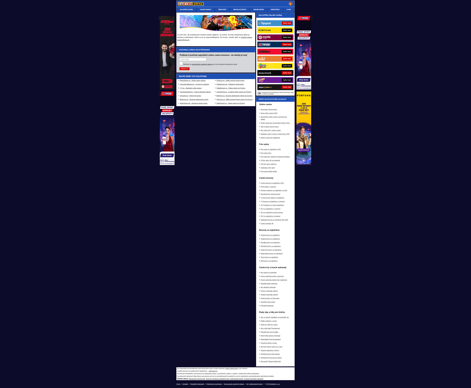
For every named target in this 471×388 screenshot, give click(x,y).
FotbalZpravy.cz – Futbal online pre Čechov (230, 88)
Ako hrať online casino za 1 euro (271, 347)
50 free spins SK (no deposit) (270, 160)
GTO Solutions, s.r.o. (273, 384)
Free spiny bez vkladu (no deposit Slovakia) (275, 157)
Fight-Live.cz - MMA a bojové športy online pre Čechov (234, 99)
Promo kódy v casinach (268, 187)
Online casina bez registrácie (270, 138)
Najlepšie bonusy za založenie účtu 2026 (274, 220)
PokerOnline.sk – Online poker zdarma (193, 80)
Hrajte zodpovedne (231, 368)
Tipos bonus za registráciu (269, 257)
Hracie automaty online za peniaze (272, 276)
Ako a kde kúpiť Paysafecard (270, 328)
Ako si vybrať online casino (270, 127)
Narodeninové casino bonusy (270, 194)
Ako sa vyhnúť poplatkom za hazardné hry (275, 317)
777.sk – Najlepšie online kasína (191, 88)
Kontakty (185, 384)
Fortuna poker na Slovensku (270, 298)
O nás (178, 384)
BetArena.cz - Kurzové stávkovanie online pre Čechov (234, 96)
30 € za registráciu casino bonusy (272, 212)
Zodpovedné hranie (236, 379)
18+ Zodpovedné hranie (254, 384)
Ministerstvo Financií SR (197, 379)
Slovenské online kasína (269, 109)
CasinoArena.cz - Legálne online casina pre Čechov (233, 92)
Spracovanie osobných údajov (234, 384)
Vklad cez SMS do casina (269, 325)
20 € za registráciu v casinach (270, 209)
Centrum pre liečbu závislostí (253, 379)
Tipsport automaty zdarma (269, 295)
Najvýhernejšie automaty (269, 284)
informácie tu (213, 371)
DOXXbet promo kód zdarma (270, 354)
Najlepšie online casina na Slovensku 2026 (275, 134)
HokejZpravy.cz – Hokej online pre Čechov (230, 103)
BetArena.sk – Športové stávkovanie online (194, 99)
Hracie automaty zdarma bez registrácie (274, 280)
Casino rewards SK (267, 223)
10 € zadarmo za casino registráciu (272, 205)
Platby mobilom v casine (269, 321)
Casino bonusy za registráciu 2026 (272, 183)
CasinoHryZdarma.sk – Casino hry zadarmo (194, 84)
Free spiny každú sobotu (269, 171)
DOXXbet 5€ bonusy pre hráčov (271, 358)
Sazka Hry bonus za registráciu (271, 250)
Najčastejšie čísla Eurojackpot (271, 339)
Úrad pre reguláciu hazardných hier (217, 379)
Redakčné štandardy (197, 384)
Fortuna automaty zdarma (269, 291)
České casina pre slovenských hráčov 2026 (275, 123)
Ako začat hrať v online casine (271, 130)
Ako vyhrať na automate (269, 273)
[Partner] (303, 89)
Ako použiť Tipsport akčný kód (271, 361)
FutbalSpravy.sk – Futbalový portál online (230, 84)
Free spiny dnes (266, 153)
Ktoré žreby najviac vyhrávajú (270, 336)
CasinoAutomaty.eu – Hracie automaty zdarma (195, 92)
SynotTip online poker (268, 302)
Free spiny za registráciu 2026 (271, 149)
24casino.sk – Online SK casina (190, 96)
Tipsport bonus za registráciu (270, 239)
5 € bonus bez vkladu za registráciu (272, 198)
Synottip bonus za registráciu (270, 242)
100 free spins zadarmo (268, 164)
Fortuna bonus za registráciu (270, 235)
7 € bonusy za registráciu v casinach (273, 201)
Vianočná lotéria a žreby (269, 343)
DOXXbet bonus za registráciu (271, 246)
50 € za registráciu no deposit (270, 216)
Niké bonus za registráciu (269, 261)
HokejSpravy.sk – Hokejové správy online (193, 103)
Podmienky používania (214, 384)
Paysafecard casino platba (269, 332)
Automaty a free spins (268, 168)
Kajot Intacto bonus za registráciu (272, 253)
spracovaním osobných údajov (202, 64)
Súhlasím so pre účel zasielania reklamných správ (210, 64)
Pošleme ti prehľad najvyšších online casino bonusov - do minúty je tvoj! (213, 55)
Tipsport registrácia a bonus (270, 350)
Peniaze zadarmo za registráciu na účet (274, 190)
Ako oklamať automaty (268, 287)
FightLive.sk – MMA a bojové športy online (230, 80)
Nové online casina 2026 (269, 113)
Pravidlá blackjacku (267, 306)
